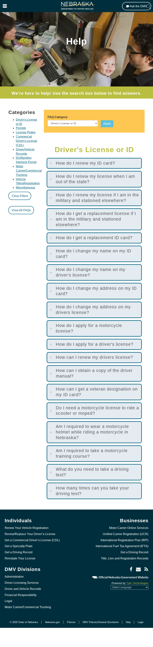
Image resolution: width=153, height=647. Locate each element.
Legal (8, 601)
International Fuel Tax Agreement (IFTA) (122, 546)
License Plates (25, 132)
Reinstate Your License (20, 558)
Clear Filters (20, 196)
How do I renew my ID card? (85, 163)
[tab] (94, 163)
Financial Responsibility (21, 595)
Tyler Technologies (137, 583)
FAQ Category (58, 117)
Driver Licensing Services (22, 582)
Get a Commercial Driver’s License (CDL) (32, 540)
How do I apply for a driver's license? (94, 344)
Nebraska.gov (52, 622)
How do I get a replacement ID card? (94, 237)
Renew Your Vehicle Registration (27, 527)
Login (140, 622)
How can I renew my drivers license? (94, 357)
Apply (107, 123)
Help (128, 622)
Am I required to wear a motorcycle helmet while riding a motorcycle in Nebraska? (92, 432)
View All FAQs (21, 210)
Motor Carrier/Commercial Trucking (29, 170)
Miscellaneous (25, 187)
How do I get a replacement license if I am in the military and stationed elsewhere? (96, 219)
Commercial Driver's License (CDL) (26, 141)
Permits (21, 128)
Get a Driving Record (18, 552)
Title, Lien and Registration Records (124, 558)
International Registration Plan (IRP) (124, 540)
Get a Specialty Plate (18, 546)
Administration (14, 576)
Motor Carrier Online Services (128, 527)
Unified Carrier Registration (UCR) (125, 534)
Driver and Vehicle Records (23, 588)
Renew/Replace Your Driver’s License (30, 534)
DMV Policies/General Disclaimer (101, 622)
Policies (71, 622)
